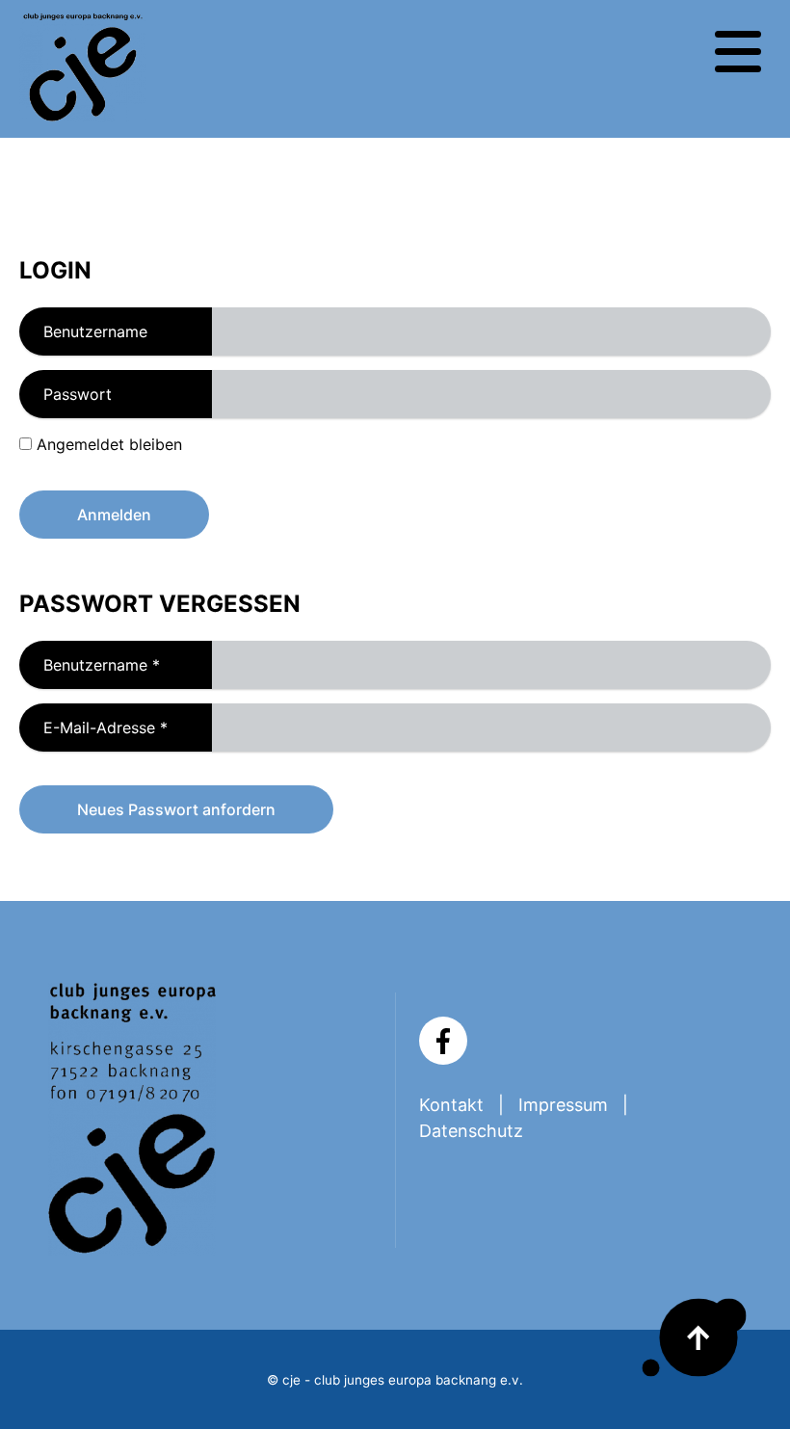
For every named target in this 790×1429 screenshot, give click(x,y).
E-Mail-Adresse (93, 727)
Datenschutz (471, 1131)
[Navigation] (738, 52)
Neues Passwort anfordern (176, 809)
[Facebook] (443, 1041)
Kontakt (451, 1105)
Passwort (77, 394)
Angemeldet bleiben (109, 444)
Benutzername (95, 331)
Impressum (563, 1105)
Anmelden (114, 514)
